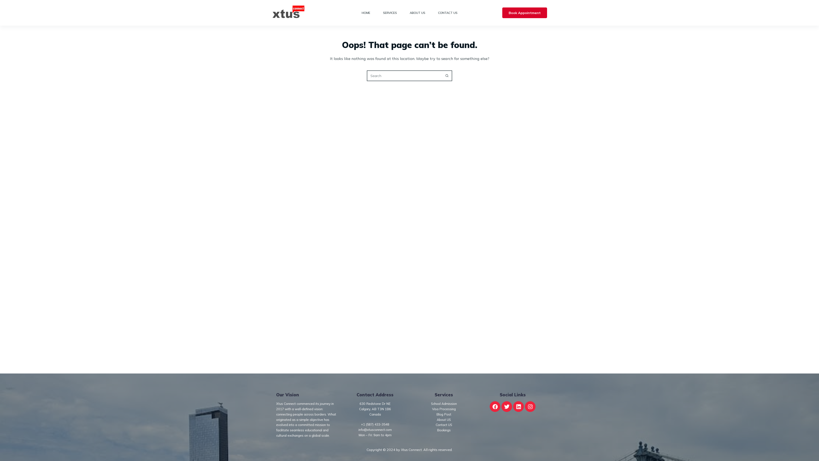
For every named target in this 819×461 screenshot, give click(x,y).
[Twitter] (506, 406)
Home (366, 13)
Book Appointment (525, 13)
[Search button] (447, 76)
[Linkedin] (518, 406)
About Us (417, 13)
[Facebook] (495, 406)
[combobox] (404, 75)
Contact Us (447, 13)
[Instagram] (530, 406)
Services (390, 13)
